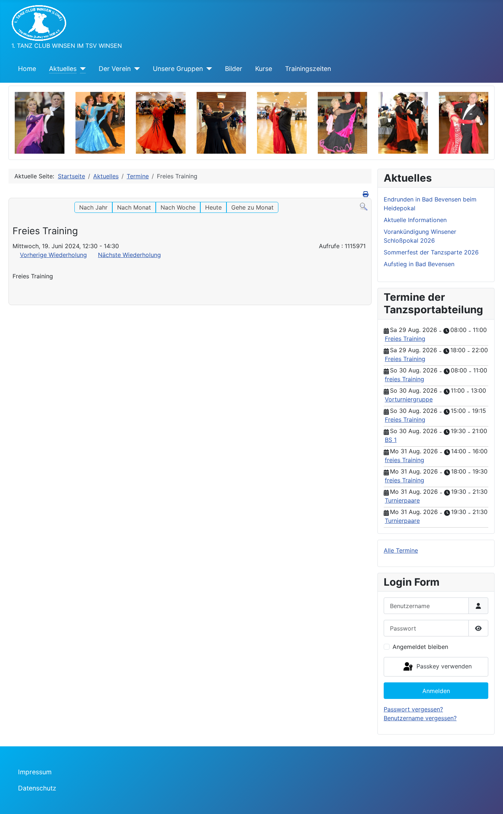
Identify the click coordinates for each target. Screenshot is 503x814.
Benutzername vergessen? (420, 718)
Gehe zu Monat (252, 207)
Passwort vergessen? (413, 709)
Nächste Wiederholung (129, 254)
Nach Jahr (93, 207)
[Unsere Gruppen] (207, 69)
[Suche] (363, 206)
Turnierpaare (402, 500)
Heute (213, 207)
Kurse (263, 68)
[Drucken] (366, 194)
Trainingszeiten (308, 68)
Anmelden (436, 691)
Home (27, 68)
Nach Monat (134, 207)
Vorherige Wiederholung (53, 254)
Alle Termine (401, 550)
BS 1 (391, 439)
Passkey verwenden (443, 666)
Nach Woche (178, 207)
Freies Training (405, 338)
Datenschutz (37, 788)
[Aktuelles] (81, 69)
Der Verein (115, 68)
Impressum (35, 772)
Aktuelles (63, 68)
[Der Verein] (135, 69)
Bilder (233, 68)
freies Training (404, 379)
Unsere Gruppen (178, 68)
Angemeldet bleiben (420, 646)
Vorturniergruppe (409, 399)
